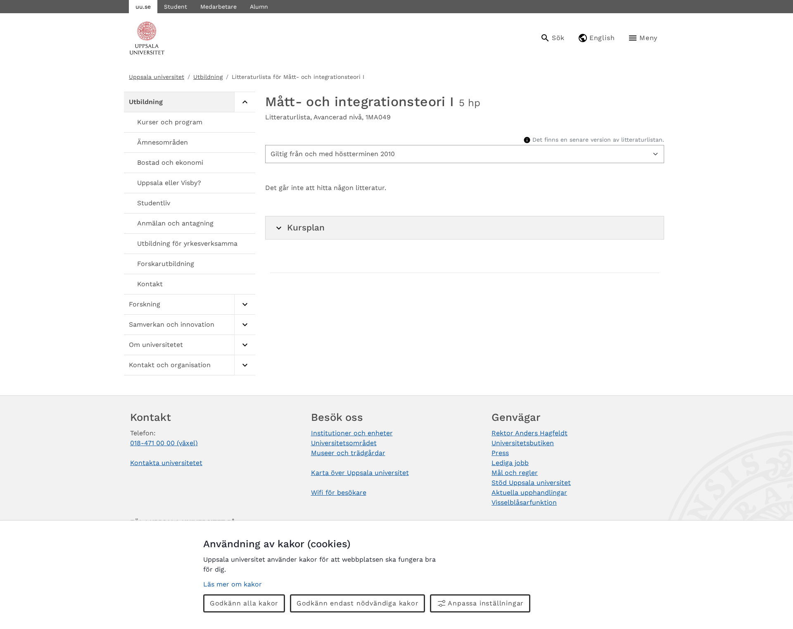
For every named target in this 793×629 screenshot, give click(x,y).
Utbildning (208, 77)
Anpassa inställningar (486, 603)
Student (175, 6)
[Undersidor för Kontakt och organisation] (244, 365)
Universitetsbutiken (522, 443)
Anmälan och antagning (175, 223)
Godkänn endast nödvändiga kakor (358, 603)
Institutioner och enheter (352, 433)
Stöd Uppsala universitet (531, 483)
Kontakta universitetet (166, 463)
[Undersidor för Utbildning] (244, 102)
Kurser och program (169, 122)
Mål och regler (514, 473)
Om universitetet (156, 345)
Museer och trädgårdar (348, 453)
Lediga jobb (510, 463)
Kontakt (150, 284)
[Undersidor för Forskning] (244, 304)
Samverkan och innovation (171, 324)
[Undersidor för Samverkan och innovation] (244, 325)
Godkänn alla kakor (244, 603)
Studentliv (153, 203)
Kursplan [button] (306, 228)
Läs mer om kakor (232, 584)
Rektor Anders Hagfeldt (529, 433)
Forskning (144, 304)
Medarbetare (218, 6)
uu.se (143, 6)
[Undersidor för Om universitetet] (244, 345)
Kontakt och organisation (170, 365)
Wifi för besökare (338, 492)
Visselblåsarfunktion (524, 502)
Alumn (259, 6)
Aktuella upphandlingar (529, 492)
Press (500, 453)
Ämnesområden (162, 142)
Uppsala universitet (156, 77)
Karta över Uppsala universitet (360, 473)
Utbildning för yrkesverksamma (187, 243)
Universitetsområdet (344, 443)
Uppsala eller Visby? (169, 183)
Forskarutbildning (165, 264)
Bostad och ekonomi (170, 162)
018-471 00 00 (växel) (164, 443)
